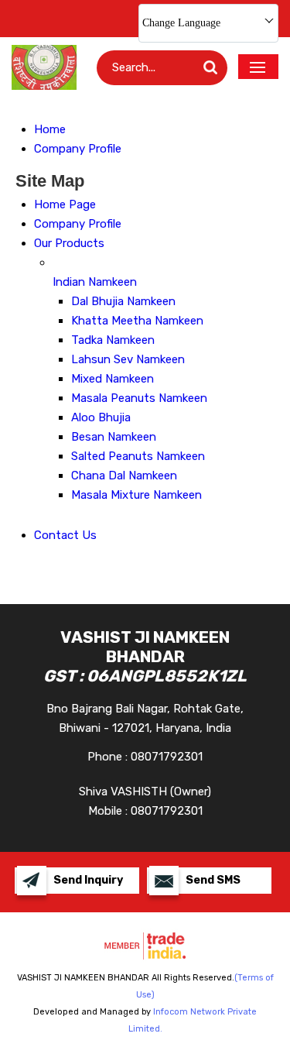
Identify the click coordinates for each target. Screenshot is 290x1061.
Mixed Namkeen (112, 379)
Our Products (69, 243)
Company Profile (77, 149)
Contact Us (65, 535)
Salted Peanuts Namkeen (138, 456)
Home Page (65, 204)
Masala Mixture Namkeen (136, 495)
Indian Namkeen (95, 282)
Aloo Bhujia (101, 417)
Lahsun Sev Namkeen (128, 359)
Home (50, 129)
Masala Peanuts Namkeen (139, 398)
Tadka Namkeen (113, 340)
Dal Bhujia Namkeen (123, 301)
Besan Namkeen (113, 437)
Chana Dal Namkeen (124, 475)
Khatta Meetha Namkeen (137, 321)
